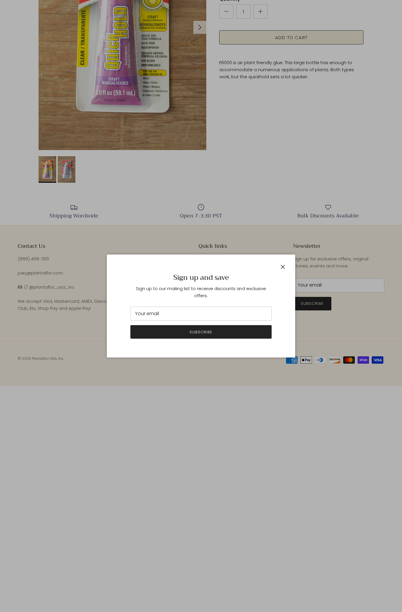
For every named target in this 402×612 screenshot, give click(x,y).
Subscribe (201, 332)
